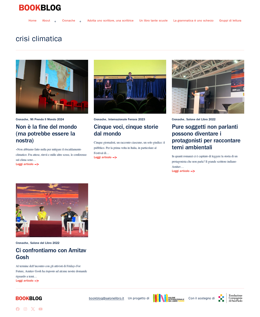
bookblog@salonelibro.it (106, 298)
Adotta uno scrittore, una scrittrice (110, 20)
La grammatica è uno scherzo (193, 20)
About (46, 20)
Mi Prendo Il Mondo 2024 (47, 119)
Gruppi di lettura (230, 20)
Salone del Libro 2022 (200, 119)
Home (33, 20)
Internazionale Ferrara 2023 (126, 119)
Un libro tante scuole (153, 20)
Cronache (68, 20)
